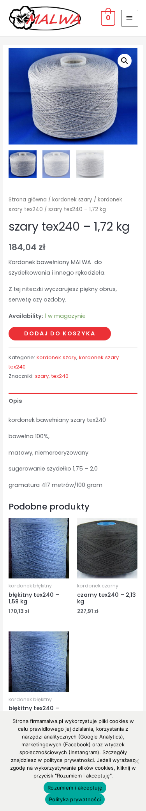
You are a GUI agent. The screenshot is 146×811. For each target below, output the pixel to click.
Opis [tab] (15, 401)
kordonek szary (72, 199)
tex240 (60, 376)
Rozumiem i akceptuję (74, 788)
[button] (125, 61)
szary (42, 376)
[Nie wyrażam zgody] (136, 761)
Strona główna (28, 199)
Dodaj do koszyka (59, 333)
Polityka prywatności (75, 799)
